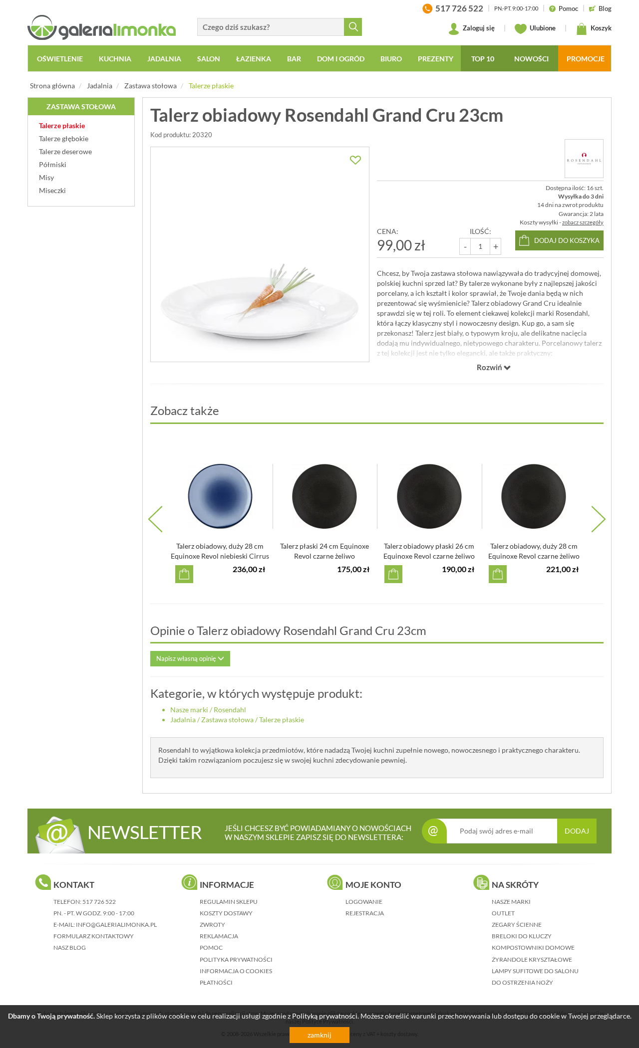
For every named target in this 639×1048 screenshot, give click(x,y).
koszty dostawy (226, 913)
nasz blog (69, 947)
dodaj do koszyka (567, 240)
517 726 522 (99, 901)
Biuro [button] (391, 58)
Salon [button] (208, 58)
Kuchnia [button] (115, 58)
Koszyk (600, 28)
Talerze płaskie (211, 85)
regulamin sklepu (229, 901)
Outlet (503, 913)
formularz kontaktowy (93, 936)
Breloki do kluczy (522, 936)
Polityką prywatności (324, 1016)
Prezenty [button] (435, 58)
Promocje (586, 58)
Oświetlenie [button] (60, 58)
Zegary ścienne (517, 924)
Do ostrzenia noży (522, 982)
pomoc (211, 947)
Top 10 (482, 58)
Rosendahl (230, 709)
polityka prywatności (236, 959)
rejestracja (364, 913)
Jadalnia (99, 85)
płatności (216, 982)
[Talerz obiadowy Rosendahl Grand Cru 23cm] (259, 254)
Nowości (531, 58)
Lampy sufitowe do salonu (535, 971)
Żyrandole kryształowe (532, 959)
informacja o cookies (236, 971)
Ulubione (542, 28)
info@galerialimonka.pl (116, 924)
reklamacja (219, 936)
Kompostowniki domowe (533, 947)
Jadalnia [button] (164, 58)
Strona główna (52, 85)
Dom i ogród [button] (340, 58)
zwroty (212, 924)
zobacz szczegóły (583, 222)
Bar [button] (294, 58)
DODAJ (577, 831)
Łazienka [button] (253, 58)
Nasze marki (189, 709)
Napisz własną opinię (187, 658)
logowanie (363, 901)
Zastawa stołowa (150, 85)
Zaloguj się (478, 28)
